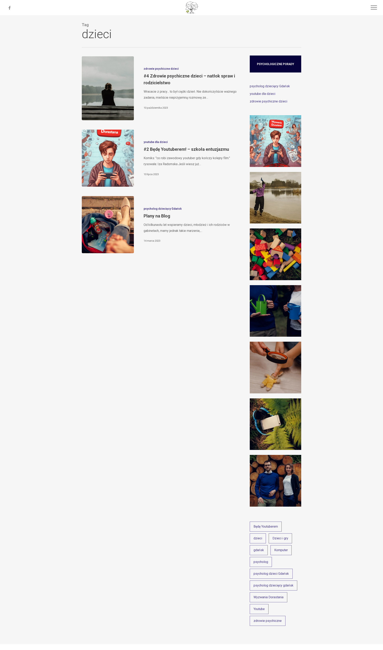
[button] (374, 7)
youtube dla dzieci (156, 142)
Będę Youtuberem (266, 526)
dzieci (258, 538)
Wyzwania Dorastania (268, 597)
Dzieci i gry (280, 538)
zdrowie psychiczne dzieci (161, 68)
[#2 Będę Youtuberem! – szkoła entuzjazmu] (108, 158)
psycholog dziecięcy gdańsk (273, 585)
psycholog (261, 562)
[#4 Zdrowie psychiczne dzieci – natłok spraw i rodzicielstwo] (108, 88)
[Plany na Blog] (108, 224)
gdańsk (259, 550)
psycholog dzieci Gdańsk (271, 574)
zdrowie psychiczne (268, 621)
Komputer (281, 550)
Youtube (259, 609)
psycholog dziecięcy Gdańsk (163, 208)
